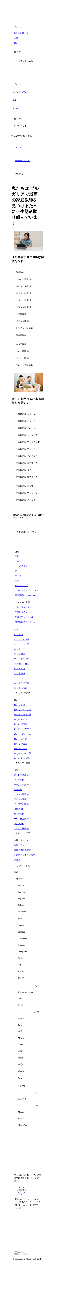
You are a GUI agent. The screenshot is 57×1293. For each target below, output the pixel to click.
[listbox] (28, 1003)
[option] (28, 885)
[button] (28, 61)
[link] (28, 33)
